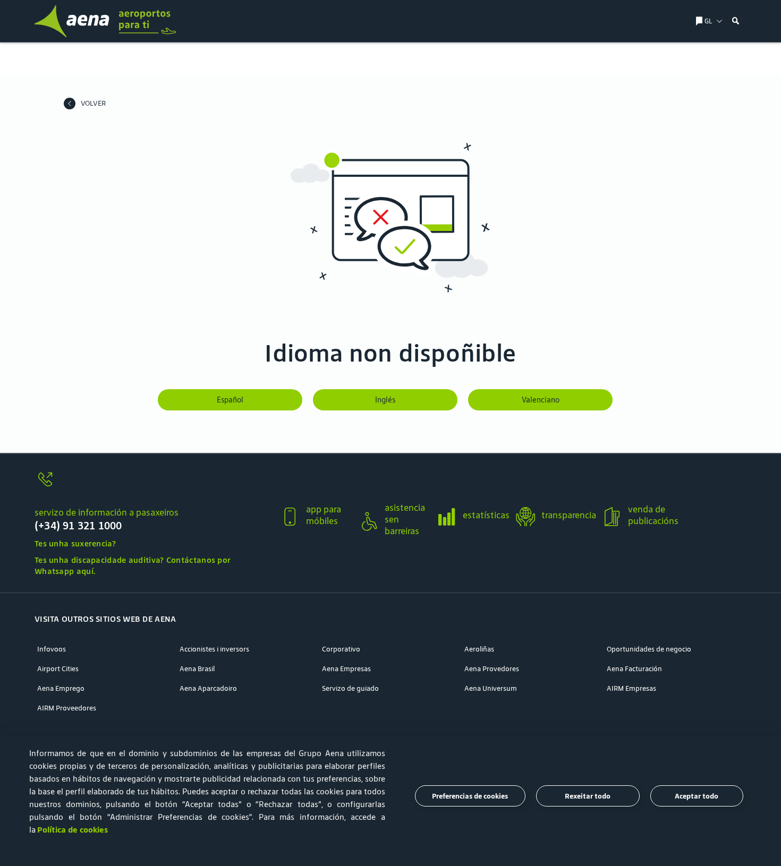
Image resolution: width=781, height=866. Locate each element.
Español (230, 400)
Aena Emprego (60, 688)
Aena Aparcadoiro (208, 688)
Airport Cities (58, 668)
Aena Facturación (634, 668)
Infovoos (51, 649)
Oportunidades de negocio (649, 649)
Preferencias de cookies (470, 796)
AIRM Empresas (631, 688)
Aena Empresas (346, 668)
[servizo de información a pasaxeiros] (153, 486)
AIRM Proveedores (66, 708)
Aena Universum (490, 688)
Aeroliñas (479, 649)
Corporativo (341, 649)
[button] (736, 21)
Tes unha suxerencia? (75, 543)
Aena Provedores (491, 668)
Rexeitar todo (587, 796)
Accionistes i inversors (214, 649)
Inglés (385, 400)
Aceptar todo (696, 796)
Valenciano (540, 400)
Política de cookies (72, 830)
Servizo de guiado (350, 688)
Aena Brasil (197, 668)
